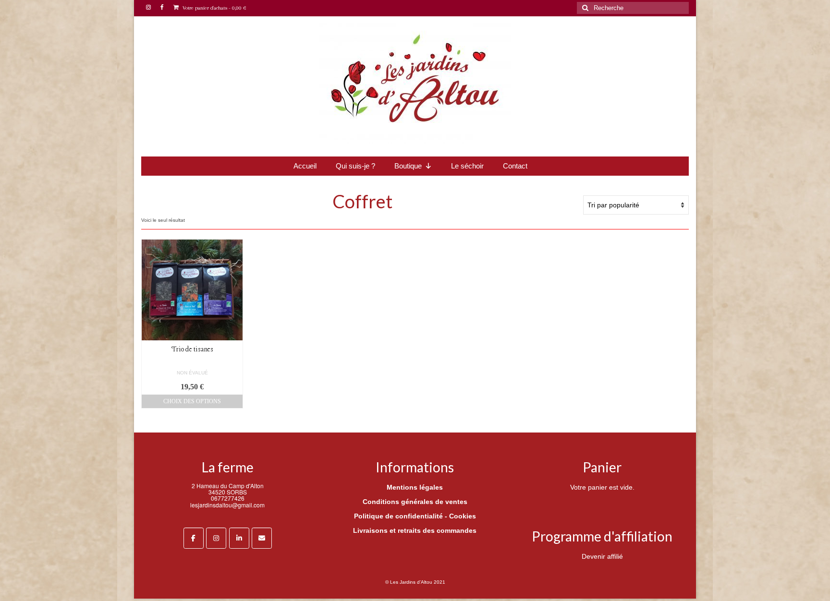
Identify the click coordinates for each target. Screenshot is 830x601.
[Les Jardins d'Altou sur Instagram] (216, 538)
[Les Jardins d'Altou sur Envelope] (262, 538)
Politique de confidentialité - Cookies (415, 516)
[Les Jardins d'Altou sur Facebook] (193, 538)
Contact (515, 166)
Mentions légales (415, 487)
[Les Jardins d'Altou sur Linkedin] (239, 538)
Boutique (408, 166)
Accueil (305, 166)
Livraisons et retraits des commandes (414, 530)
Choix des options (192, 401)
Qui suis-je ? (355, 166)
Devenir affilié (602, 556)
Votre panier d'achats (213, 8)
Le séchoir (467, 166)
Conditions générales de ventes (415, 501)
